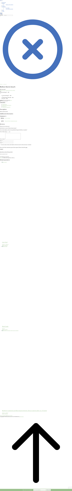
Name (1, 140)
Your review (2, 139)
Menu (1, 0)
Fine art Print (2, 90)
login (3, 11)
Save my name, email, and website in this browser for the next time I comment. (16, 144)
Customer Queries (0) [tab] (6, 107)
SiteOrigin (22, 416)
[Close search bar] (32, 81)
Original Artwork (8, 90)
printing (4, 6)
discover (4, 2)
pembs (13, 90)
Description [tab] (4, 104)
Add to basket (2, 102)
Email (1, 142)
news (3, 5)
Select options (5, 245)
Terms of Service (3, 415)
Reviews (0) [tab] (4, 106)
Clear (11, 100)
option (1, 100)
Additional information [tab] (6, 105)
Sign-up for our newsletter (27, 489)
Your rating (2, 131)
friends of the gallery (9, 4)
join (3, 10)
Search (1, 15)
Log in (1, 157)
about (3, 3)
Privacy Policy (9, 415)
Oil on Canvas (7, 118)
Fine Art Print (7, 121)
